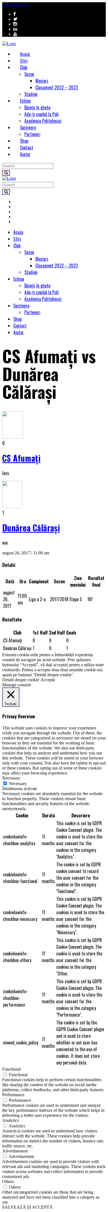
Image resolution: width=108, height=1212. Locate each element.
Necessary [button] (11, 778)
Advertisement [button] (15, 1151)
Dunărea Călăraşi (31, 527)
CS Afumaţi (21, 458)
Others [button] (8, 1181)
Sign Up (21, 4)
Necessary (18, 783)
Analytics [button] (10, 1120)
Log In (8, 4)
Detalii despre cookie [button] (20, 679)
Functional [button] (11, 1069)
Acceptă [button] (47, 679)
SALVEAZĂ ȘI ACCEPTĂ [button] (27, 1207)
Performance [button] (13, 1094)
